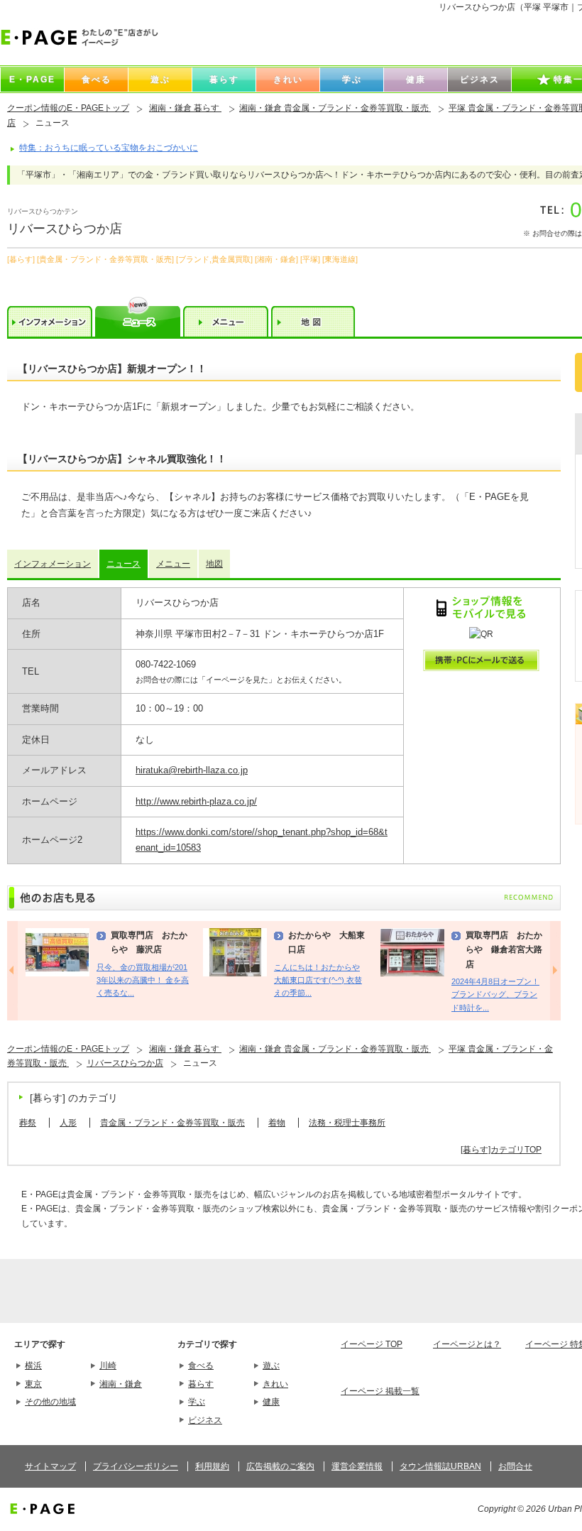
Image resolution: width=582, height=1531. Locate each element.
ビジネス (205, 1420)
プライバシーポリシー (135, 1466)
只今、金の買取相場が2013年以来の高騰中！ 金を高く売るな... (143, 980)
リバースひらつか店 (125, 1063)
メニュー (173, 564)
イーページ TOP (371, 1344)
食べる (201, 1366)
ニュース (123, 564)
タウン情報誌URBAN (440, 1466)
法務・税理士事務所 (347, 1123)
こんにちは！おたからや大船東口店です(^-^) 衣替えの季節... (318, 980)
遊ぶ (271, 1366)
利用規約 (212, 1466)
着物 (276, 1123)
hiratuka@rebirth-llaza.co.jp (192, 770)
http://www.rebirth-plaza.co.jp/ (196, 801)
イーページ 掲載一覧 (380, 1391)
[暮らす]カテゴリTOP (501, 1150)
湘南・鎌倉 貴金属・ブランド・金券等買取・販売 (335, 108)
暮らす (201, 1384)
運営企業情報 (357, 1466)
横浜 (33, 1366)
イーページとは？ (467, 1344)
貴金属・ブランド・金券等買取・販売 (172, 1123)
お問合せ (515, 1466)
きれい (275, 1384)
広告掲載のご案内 (280, 1466)
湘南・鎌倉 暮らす (185, 108)
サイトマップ (50, 1466)
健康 (271, 1402)
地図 (214, 564)
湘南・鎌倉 (120, 1384)
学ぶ (196, 1402)
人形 (68, 1123)
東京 (33, 1384)
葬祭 (27, 1123)
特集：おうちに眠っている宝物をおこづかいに (108, 148)
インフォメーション (52, 564)
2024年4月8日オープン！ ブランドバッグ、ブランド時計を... (495, 994)
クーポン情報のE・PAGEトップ (68, 108)
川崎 (107, 1366)
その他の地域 (50, 1402)
